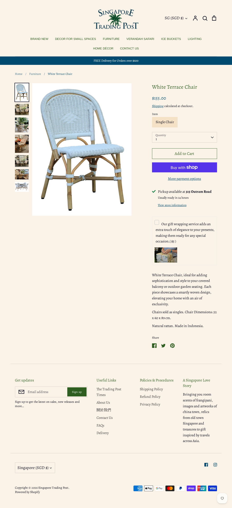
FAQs (100, 425)
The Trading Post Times (109, 392)
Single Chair (165, 122)
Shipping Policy (151, 389)
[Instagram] (215, 464)
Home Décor (103, 48)
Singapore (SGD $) (32, 467)
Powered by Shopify (27, 492)
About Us (103, 402)
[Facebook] (206, 464)
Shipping (158, 106)
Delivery (103, 432)
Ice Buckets (171, 39)
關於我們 (104, 410)
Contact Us (129, 48)
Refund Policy (150, 396)
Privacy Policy (150, 404)
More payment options (184, 178)
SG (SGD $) (174, 18)
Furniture (111, 39)
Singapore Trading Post (53, 488)
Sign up (77, 392)
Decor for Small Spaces (75, 39)
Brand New (39, 39)
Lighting (195, 39)
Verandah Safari (140, 39)
